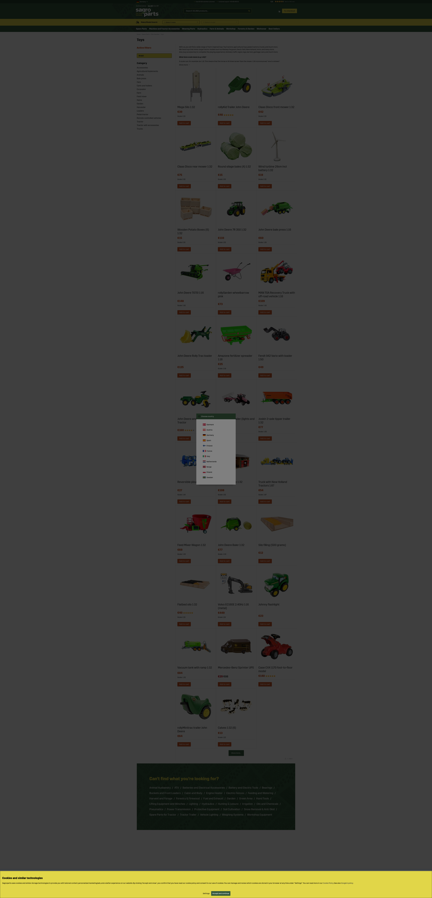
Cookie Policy (328, 883)
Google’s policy (347, 883)
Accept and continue (220, 893)
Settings (206, 893)
